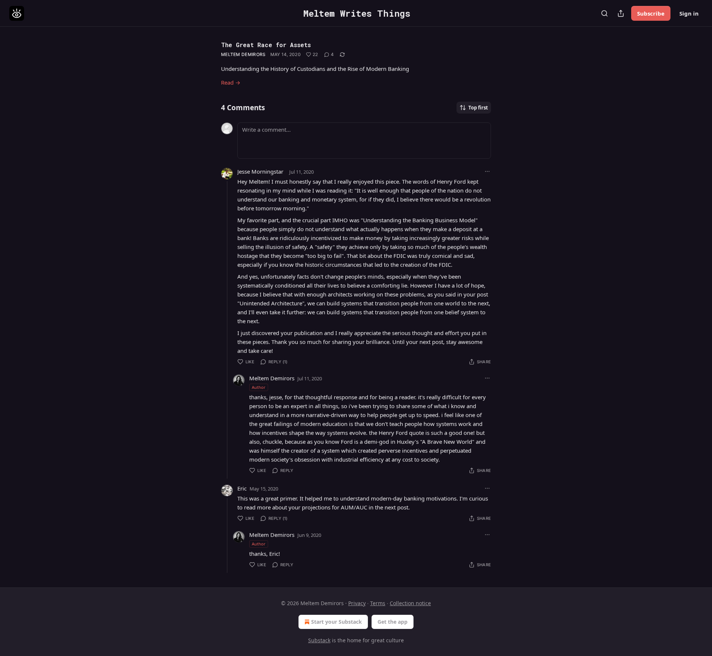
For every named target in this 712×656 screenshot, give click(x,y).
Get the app (393, 621)
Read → (230, 82)
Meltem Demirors (243, 54)
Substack (319, 640)
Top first (478, 107)
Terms (377, 603)
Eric (242, 488)
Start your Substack (336, 621)
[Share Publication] (620, 13)
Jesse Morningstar (260, 171)
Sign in (689, 13)
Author (259, 387)
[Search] (604, 13)
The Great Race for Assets (266, 45)
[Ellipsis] (487, 171)
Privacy (357, 603)
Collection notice (410, 603)
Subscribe (651, 13)
